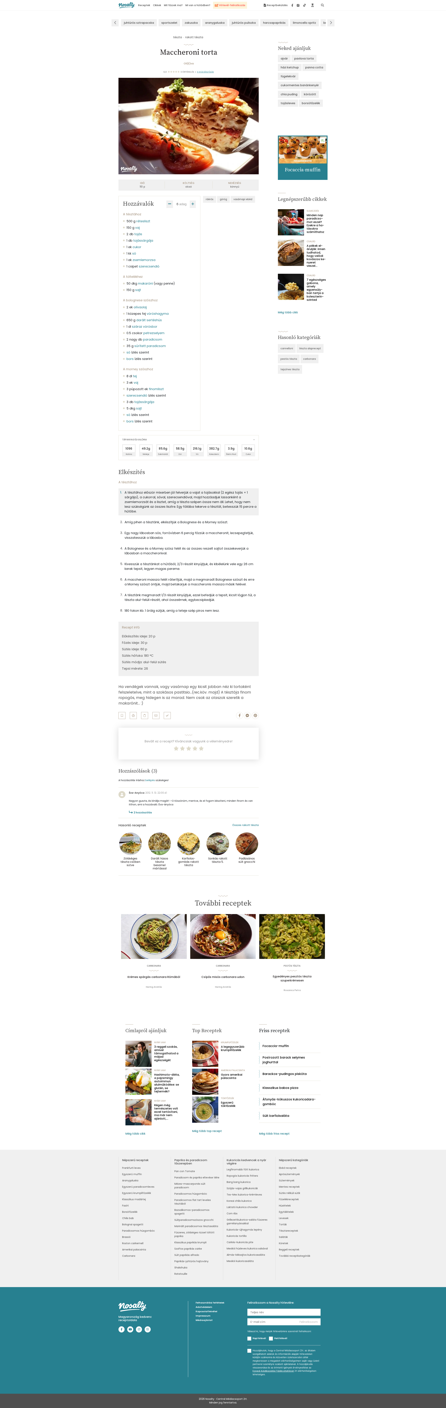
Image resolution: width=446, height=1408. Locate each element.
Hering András (154, 987)
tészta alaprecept (310, 348)
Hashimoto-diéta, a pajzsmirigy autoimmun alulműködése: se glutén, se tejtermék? (167, 1083)
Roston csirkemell (132, 1243)
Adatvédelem (204, 1307)
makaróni (145, 283)
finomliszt (156, 389)
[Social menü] (299, 5)
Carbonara (128, 1256)
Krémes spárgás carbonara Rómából (154, 977)
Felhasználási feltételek (210, 1302)
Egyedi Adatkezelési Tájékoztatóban (273, 1371)
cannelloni (286, 348)
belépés (150, 780)
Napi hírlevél (259, 1338)
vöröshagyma (158, 313)
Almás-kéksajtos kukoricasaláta (246, 1255)
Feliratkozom (308, 1322)
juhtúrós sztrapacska (139, 23)
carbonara (309, 359)
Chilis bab (128, 1218)
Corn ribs (232, 1213)
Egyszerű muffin (132, 1174)
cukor (137, 247)
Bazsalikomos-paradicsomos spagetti (191, 1211)
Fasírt (125, 1205)
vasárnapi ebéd (242, 199)
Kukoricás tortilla (237, 1236)
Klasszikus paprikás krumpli (190, 1242)
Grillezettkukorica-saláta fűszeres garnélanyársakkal (247, 1221)
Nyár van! (160, 1042)
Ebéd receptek (288, 1168)
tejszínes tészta (289, 369)
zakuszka (191, 23)
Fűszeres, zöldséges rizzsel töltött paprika (194, 1234)
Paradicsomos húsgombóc (138, 1230)
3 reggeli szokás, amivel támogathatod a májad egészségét (166, 1053)
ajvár (284, 59)
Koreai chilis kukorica (239, 1201)
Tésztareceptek (288, 1230)
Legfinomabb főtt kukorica (243, 1169)
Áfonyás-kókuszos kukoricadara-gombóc (289, 1101)
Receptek (144, 5)
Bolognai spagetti (132, 1224)
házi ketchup (290, 67)
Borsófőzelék (129, 1212)
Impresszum (203, 1315)
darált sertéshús (149, 320)
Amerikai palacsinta (134, 1249)
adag (183, 204)
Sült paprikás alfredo (186, 1255)
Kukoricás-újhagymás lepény (244, 1229)
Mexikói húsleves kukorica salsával (247, 1248)
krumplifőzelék (230, 1042)
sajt (138, 290)
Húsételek (285, 1205)
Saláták (283, 1237)
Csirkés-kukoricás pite (240, 1242)
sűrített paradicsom (150, 346)
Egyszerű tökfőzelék (228, 1104)
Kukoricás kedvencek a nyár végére (246, 1161)
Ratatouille (180, 1274)
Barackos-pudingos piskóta (285, 1074)
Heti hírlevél (280, 1338)
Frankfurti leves (131, 1168)
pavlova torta (304, 59)
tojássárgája (143, 240)
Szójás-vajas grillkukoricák (242, 1188)
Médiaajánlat (204, 1320)
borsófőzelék (311, 103)
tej (135, 376)
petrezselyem (153, 333)
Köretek (283, 1243)
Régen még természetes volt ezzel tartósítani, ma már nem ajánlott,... (166, 1112)
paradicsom (152, 339)
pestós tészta (288, 359)
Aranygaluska (130, 1180)
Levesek (284, 1218)
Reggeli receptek (289, 1249)
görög (223, 199)
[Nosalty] (126, 5)
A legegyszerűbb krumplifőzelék (232, 1048)
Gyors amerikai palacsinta (231, 1076)
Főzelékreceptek (289, 1199)
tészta (177, 37)
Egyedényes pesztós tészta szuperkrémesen (292, 978)
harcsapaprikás (274, 23)
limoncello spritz (304, 23)
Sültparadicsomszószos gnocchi (193, 1220)
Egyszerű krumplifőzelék (136, 1193)
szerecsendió (149, 266)
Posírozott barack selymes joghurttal (284, 1059)
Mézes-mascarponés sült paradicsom (189, 1185)
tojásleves (288, 103)
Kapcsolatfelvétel (206, 1311)
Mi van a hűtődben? (197, 5)
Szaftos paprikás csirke (188, 1248)
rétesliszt (143, 221)
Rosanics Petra (292, 990)
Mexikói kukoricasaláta (240, 1261)
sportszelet (169, 23)
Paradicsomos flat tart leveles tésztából (192, 1201)
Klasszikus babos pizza (280, 1088)
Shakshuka (180, 1267)
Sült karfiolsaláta (276, 1115)
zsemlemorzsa (144, 260)
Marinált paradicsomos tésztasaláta (196, 1226)
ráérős (209, 199)
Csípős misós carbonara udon (222, 977)
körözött (310, 94)
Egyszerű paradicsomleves (138, 1187)
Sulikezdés (313, 211)
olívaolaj (140, 307)
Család (311, 241)
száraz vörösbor (144, 326)
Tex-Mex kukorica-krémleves (244, 1194)
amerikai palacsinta (233, 1070)
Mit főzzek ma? (173, 5)
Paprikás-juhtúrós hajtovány (191, 1261)
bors (130, 359)
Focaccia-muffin (276, 1046)
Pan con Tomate (184, 1171)
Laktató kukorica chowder (242, 1207)
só (134, 253)
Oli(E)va (189, 63)
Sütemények (286, 1180)
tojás (138, 234)
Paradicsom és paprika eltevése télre (196, 1177)
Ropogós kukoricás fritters (242, 1176)
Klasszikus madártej (134, 1199)
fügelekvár (288, 76)
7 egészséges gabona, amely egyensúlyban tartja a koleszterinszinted (316, 289)
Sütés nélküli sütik (289, 1193)
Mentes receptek (289, 1187)
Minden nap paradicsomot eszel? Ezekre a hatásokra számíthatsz (315, 224)
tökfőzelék (227, 1098)
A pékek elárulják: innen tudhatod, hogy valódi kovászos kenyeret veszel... (316, 255)
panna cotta (314, 67)
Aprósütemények (289, 1174)
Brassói (126, 1237)
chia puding (289, 94)
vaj (137, 227)
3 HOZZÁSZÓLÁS (205, 71)
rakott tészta (194, 37)
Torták (283, 1224)
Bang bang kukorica (239, 1182)
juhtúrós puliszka (244, 23)
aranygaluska (215, 23)
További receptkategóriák (294, 1256)
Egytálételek (286, 1212)
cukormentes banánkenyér (300, 85)
